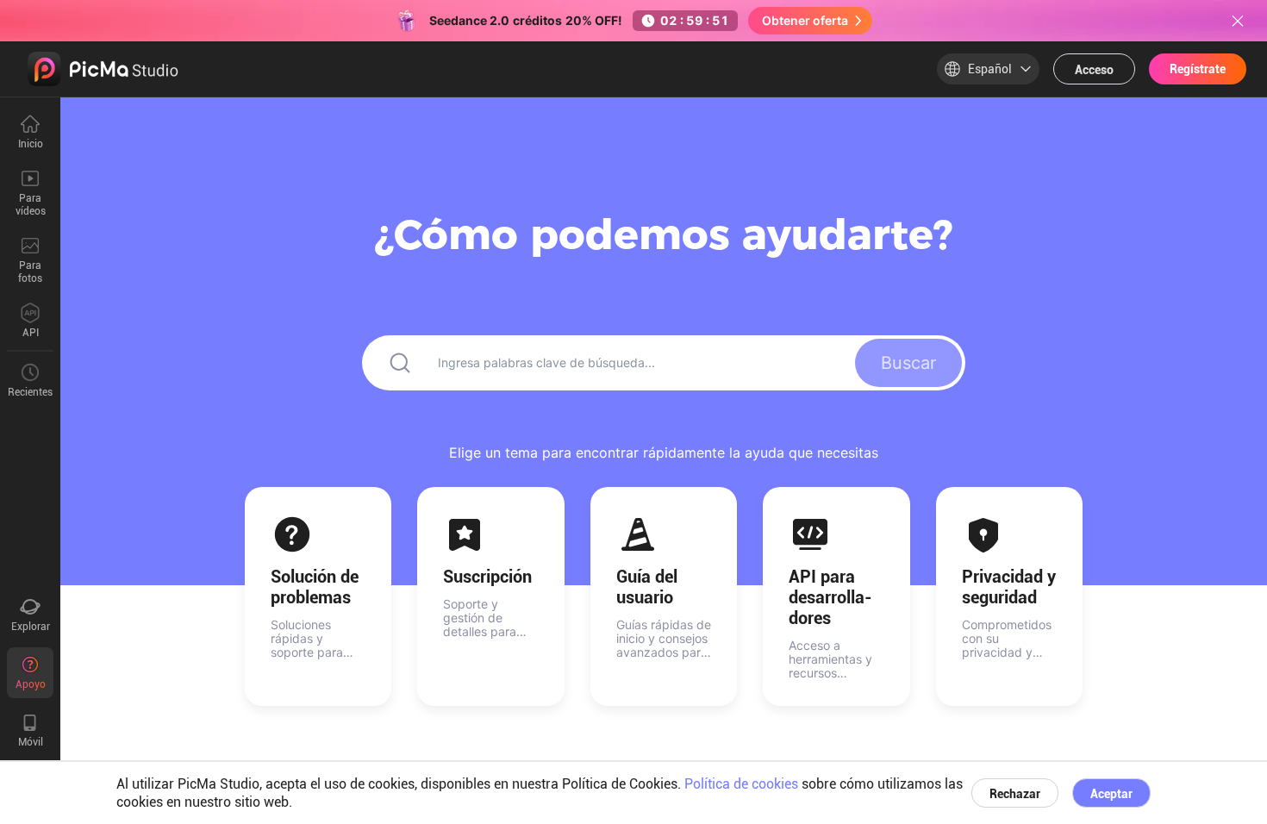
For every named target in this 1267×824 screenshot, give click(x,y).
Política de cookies (741, 784)
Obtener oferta (805, 20)
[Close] (1237, 20)
